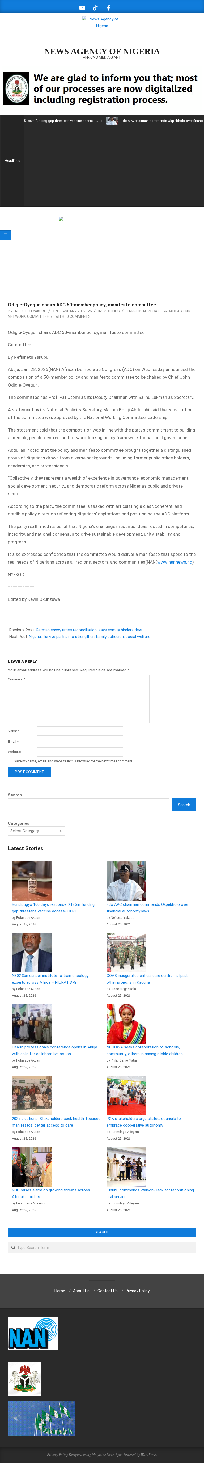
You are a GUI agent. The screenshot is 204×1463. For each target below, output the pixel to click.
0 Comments (79, 316)
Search (15, 795)
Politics (112, 311)
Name (13, 731)
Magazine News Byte (107, 1454)
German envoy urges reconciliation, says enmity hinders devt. (89, 630)
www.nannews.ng (174, 562)
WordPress (148, 1454)
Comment (16, 679)
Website (14, 752)
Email (13, 741)
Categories (18, 823)
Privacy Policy (57, 1454)
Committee (38, 316)
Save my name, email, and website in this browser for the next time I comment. (73, 761)
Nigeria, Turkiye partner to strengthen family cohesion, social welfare (89, 636)
